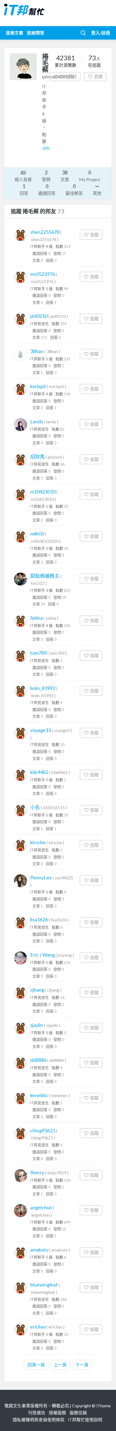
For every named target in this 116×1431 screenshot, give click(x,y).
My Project (89, 176)
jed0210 (38, 316)
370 (45, 148)
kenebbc (39, 1095)
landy (51, 421)
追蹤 (98, 76)
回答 (24, 189)
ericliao (38, 1327)
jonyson (55, 456)
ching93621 (42, 1130)
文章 (64, 176)
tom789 (38, 653)
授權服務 (57, 1412)
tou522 (38, 583)
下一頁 (82, 1364)
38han (36, 351)
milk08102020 (45, 541)
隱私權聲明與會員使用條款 (38, 1419)
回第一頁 (36, 1364)
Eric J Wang (42, 955)
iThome (103, 1405)
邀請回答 (47, 189)
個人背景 (23, 179)
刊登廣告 (36, 1412)
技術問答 (35, 32)
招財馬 (37, 457)
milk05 (37, 534)
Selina (36, 618)
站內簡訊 (68, 76)
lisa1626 (39, 919)
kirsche (38, 842)
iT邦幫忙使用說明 (85, 1419)
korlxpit (38, 386)
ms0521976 (42, 274)
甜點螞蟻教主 (44, 576)
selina (51, 618)
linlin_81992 (42, 688)
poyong (65, 954)
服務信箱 (78, 1412)
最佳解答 (74, 189)
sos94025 (64, 877)
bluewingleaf (44, 1285)
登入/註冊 (100, 32)
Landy (36, 421)
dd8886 (38, 1060)
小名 (35, 807)
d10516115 (54, 807)
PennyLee (41, 877)
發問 (46, 176)
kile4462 (39, 772)
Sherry (37, 1172)
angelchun (41, 1207)
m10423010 (43, 492)
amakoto (39, 1250)
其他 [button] (97, 193)
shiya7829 (56, 1172)
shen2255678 (44, 232)
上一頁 (60, 1364)
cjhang (37, 990)
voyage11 (40, 730)
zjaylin (36, 1025)
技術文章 (14, 32)
